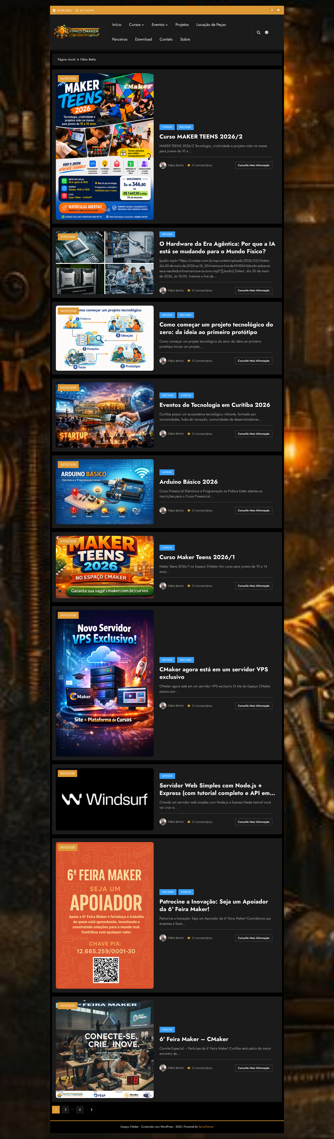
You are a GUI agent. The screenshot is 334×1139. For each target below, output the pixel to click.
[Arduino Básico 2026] (105, 491)
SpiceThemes (206, 1127)
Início (116, 24)
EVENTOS (186, 395)
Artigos (167, 234)
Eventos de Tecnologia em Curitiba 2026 (214, 405)
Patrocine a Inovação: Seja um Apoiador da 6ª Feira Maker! (213, 905)
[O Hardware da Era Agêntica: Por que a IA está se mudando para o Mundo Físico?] (105, 262)
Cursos (135, 24)
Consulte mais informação (253, 165)
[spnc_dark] (266, 31)
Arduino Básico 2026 (188, 482)
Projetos (182, 24)
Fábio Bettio (176, 165)
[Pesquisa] (258, 32)
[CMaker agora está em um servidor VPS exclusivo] (105, 683)
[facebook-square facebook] (278, 10)
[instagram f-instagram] (272, 10)
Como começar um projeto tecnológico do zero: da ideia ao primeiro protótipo (216, 328)
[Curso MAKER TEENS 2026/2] (105, 146)
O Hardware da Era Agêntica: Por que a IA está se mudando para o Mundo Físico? (217, 247)
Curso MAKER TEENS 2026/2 (201, 137)
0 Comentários (202, 165)
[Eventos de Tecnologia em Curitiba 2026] (105, 414)
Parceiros (119, 39)
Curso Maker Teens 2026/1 (197, 557)
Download (143, 39)
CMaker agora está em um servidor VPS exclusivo (213, 673)
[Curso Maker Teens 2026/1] (105, 566)
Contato (166, 39)
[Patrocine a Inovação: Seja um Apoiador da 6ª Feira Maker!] (105, 915)
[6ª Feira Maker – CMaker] (105, 1049)
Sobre (185, 39)
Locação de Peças (211, 24)
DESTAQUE (185, 127)
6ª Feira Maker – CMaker (193, 1039)
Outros (167, 472)
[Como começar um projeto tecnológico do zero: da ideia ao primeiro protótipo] (105, 338)
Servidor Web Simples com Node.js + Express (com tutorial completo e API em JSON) (214, 790)
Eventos (158, 24)
